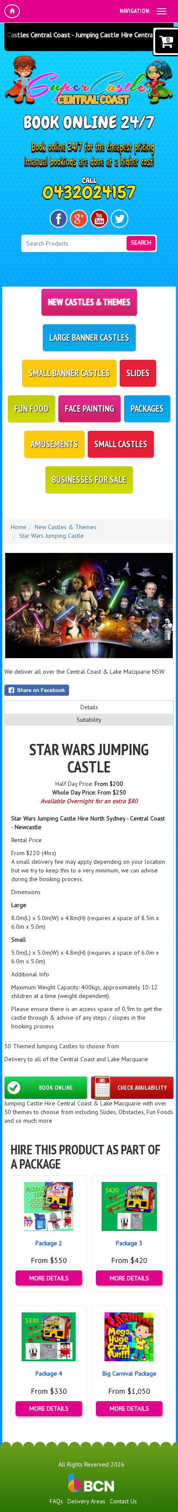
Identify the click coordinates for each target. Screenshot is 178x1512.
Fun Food (31, 408)
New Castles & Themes (89, 302)
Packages (147, 408)
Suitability (89, 720)
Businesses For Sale (89, 479)
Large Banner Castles (89, 337)
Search (141, 242)
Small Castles (120, 444)
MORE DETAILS (49, 1278)
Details (89, 707)
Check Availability (142, 1088)
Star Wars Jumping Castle (51, 536)
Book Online (56, 1088)
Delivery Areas (86, 1501)
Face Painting (89, 408)
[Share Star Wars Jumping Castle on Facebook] (89, 690)
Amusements (54, 444)
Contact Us (123, 1501)
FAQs (56, 1501)
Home (18, 527)
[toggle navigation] (161, 11)
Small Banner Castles (69, 373)
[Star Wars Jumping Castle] (89, 605)
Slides (137, 373)
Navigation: (135, 11)
